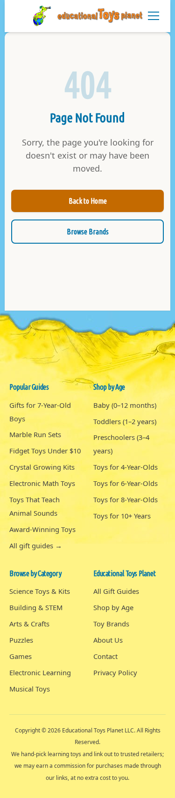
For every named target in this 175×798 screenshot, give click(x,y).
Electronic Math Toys (42, 483)
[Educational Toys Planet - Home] (87, 16)
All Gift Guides (116, 591)
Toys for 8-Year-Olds (125, 499)
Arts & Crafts (29, 623)
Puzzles (21, 640)
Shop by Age (113, 607)
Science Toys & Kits (39, 591)
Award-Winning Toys (42, 529)
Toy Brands (111, 623)
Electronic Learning (40, 672)
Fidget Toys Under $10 (45, 450)
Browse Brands (88, 231)
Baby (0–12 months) (124, 405)
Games (20, 656)
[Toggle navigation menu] (153, 16)
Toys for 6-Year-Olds (125, 483)
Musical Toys (29, 688)
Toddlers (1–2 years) (124, 421)
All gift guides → (35, 545)
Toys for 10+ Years (122, 515)
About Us (108, 640)
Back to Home (88, 201)
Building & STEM (36, 607)
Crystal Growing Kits (42, 467)
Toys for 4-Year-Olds (125, 467)
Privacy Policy (115, 672)
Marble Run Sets (35, 434)
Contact (105, 656)
